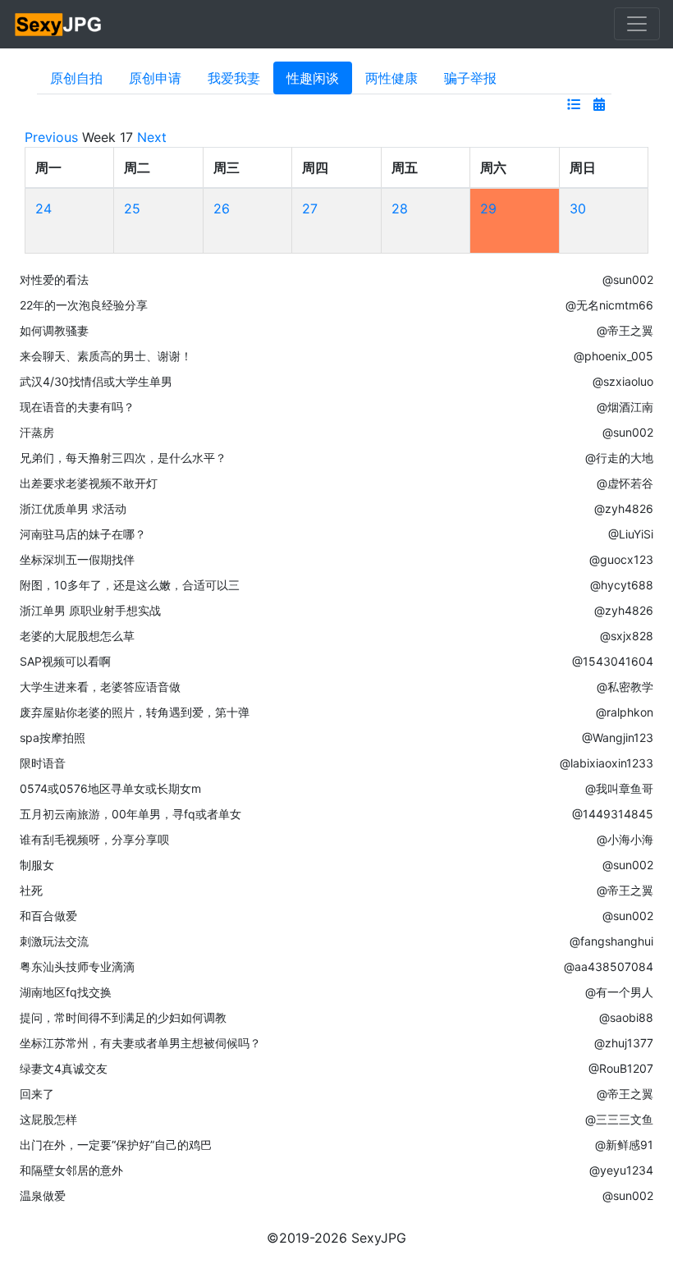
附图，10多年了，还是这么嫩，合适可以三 (130, 585)
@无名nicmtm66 (609, 305)
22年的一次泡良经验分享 (84, 305)
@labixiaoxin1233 (606, 763)
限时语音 (43, 763)
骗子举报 (470, 78)
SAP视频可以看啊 (65, 661)
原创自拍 (76, 78)
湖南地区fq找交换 (66, 992)
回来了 (37, 1094)
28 (399, 208)
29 (488, 208)
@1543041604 (612, 661)
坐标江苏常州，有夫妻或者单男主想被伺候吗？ (140, 1043)
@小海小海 (625, 839)
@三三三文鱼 (619, 1119)
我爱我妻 (234, 78)
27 (310, 208)
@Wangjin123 (617, 737)
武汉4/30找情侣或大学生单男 (96, 381)
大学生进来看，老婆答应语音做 (100, 687)
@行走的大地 (619, 458)
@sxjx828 (626, 636)
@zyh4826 (623, 508)
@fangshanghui (611, 941)
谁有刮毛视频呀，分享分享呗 (94, 839)
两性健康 (391, 78)
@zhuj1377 (623, 1043)
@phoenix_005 (613, 356)
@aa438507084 (608, 966)
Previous (51, 137)
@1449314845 (612, 814)
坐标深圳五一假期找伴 (77, 559)
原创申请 (155, 78)
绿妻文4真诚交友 (64, 1068)
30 (578, 208)
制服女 (37, 865)
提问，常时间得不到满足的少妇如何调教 (123, 1017)
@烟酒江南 (625, 407)
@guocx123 (621, 559)
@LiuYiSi (630, 534)
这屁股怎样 (48, 1119)
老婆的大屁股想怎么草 (77, 636)
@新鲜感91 (624, 1145)
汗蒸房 (37, 432)
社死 (31, 890)
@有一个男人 (619, 992)
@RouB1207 (620, 1068)
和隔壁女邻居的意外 (71, 1170)
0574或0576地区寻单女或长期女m (110, 788)
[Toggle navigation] (637, 23)
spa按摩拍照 (52, 737)
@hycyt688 (621, 585)
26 (221, 208)
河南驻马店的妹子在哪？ (83, 534)
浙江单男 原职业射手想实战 (90, 610)
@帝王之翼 (625, 330)
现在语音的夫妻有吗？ (77, 407)
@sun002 (627, 279)
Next (152, 137)
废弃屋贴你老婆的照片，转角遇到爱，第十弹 (135, 712)
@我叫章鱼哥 (619, 788)
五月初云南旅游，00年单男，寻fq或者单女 (130, 814)
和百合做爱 (48, 916)
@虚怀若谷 (625, 483)
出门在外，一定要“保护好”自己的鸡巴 (116, 1145)
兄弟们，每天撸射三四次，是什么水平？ (123, 458)
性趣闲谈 (312, 78)
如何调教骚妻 (54, 330)
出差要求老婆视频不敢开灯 (89, 483)
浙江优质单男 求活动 (73, 508)
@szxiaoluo (623, 381)
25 (132, 208)
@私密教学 (625, 687)
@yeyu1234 (621, 1170)
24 (43, 208)
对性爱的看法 (54, 279)
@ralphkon (624, 712)
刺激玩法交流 (54, 941)
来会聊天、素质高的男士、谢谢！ (106, 356)
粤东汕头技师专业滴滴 (77, 966)
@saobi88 (626, 1017)
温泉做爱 (43, 1195)
